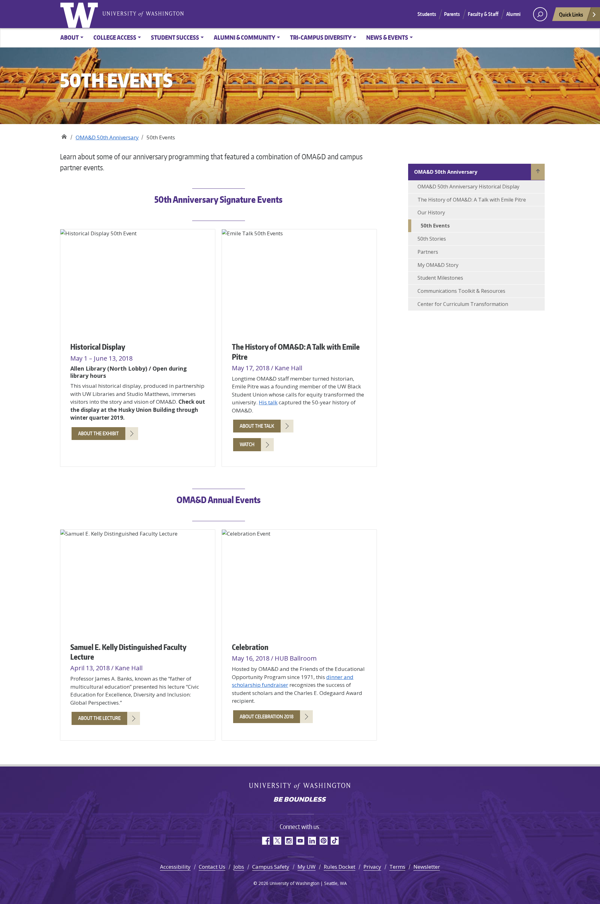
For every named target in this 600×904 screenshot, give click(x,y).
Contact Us (212, 866)
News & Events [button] (387, 37)
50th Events (435, 225)
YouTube (300, 841)
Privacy (372, 866)
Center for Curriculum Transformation (463, 304)
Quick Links (571, 14)
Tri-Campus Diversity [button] (321, 37)
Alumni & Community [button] (244, 37)
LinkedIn (312, 841)
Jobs (238, 866)
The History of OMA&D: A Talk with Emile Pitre (472, 199)
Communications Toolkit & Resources (461, 290)
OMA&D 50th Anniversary (107, 137)
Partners (428, 251)
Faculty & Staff (483, 14)
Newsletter (426, 866)
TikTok (335, 841)
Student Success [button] (175, 37)
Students (427, 14)
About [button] (69, 37)
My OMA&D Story (438, 265)
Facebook (265, 841)
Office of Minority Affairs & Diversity (64, 135)
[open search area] (540, 14)
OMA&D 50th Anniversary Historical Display (468, 186)
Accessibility (175, 866)
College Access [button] (114, 37)
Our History (431, 212)
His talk (268, 402)
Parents (452, 14)
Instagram (288, 841)
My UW (307, 866)
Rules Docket (339, 866)
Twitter (277, 841)
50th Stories (432, 238)
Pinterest (323, 841)
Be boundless (300, 800)
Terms (397, 866)
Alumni (513, 14)
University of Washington (80, 14)
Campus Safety (270, 866)
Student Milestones (440, 277)
